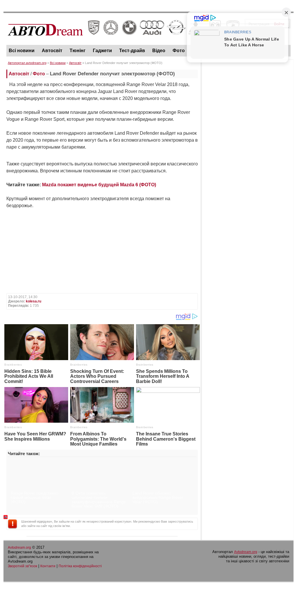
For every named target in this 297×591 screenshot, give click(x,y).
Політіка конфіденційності (80, 566)
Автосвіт (52, 50)
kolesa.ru (33, 301)
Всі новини (22, 50)
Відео (158, 50)
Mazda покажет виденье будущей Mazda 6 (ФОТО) (99, 184)
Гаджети (102, 50)
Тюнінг (78, 50)
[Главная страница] (123, 41)
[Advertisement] (247, 99)
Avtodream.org (19, 548)
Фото (179, 50)
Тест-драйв (132, 50)
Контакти (47, 566)
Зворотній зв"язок (22, 566)
